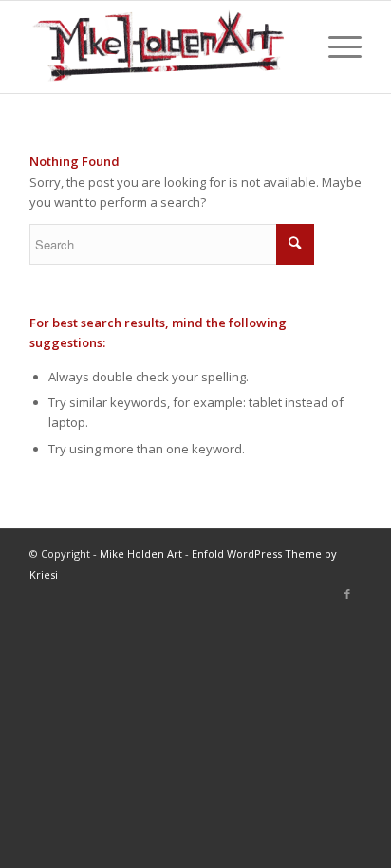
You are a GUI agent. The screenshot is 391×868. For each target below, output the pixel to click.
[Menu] (335, 47)
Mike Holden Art (141, 553)
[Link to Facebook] (347, 594)
